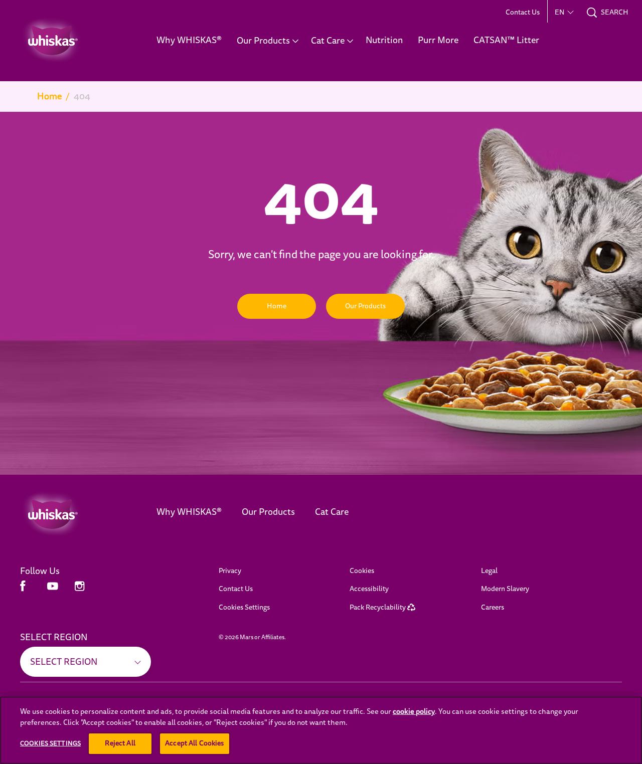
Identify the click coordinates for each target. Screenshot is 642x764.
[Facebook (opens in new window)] (23, 590)
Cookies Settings (244, 607)
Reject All (120, 743)
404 (82, 96)
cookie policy (414, 711)
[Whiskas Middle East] (73, 514)
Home (49, 96)
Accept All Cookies (194, 743)
